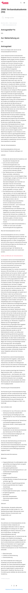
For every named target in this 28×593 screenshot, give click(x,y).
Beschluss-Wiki (4, 23)
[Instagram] (13, 585)
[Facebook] (11, 585)
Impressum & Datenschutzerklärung (14, 589)
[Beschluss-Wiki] (6, 3)
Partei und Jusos (13, 23)
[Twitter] (16, 585)
